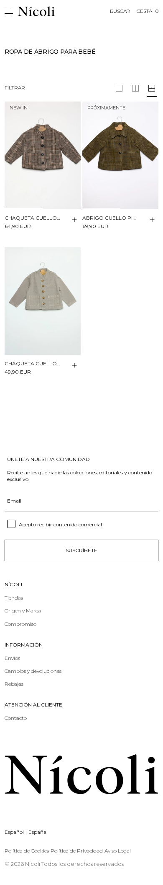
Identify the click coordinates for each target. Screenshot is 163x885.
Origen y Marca (23, 610)
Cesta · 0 (147, 11)
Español (14, 832)
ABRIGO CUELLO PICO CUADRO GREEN (110, 218)
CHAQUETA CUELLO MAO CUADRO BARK (33, 218)
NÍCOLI (13, 584)
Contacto (16, 718)
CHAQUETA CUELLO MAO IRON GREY (33, 363)
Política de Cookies (27, 851)
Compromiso (20, 624)
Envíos (12, 658)
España (37, 832)
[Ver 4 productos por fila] (135, 88)
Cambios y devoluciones (33, 671)
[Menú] (11, 11)
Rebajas (14, 684)
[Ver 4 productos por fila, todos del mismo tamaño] (151, 88)
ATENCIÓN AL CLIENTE (33, 704)
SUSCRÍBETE (81, 550)
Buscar (120, 11)
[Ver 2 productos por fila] (119, 88)
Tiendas (14, 598)
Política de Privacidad (77, 851)
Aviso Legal (117, 851)
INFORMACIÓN (24, 644)
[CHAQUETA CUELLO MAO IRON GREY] (43, 301)
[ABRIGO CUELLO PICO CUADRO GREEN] (120, 155)
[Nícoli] (36, 11)
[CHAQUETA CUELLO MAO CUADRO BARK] (43, 155)
